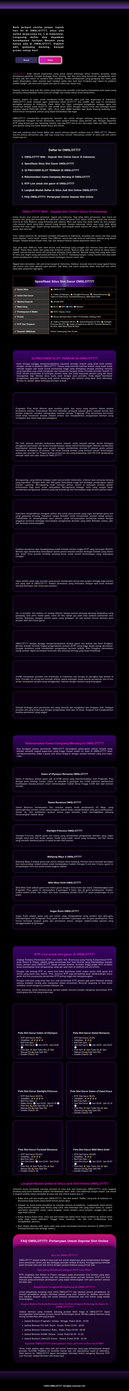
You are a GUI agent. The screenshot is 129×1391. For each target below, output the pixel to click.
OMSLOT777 (19, 74)
